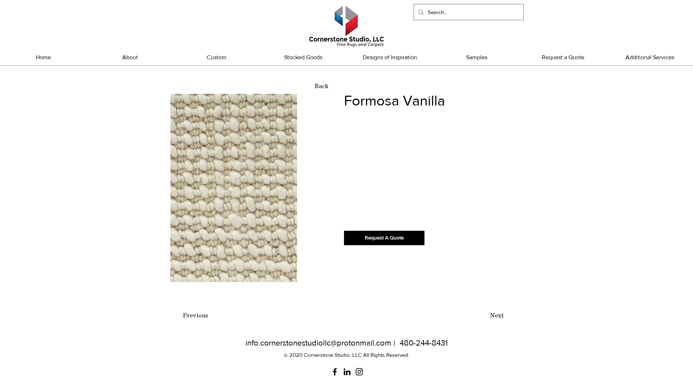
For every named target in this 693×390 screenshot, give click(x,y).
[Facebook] (335, 372)
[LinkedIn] (347, 372)
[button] (303, 57)
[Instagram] (359, 372)
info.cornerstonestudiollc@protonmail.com (318, 343)
